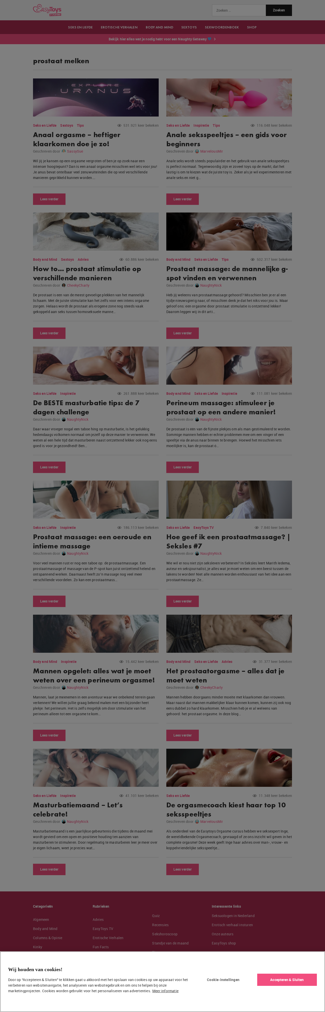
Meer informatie (165, 990)
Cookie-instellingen (223, 979)
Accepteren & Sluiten (287, 979)
